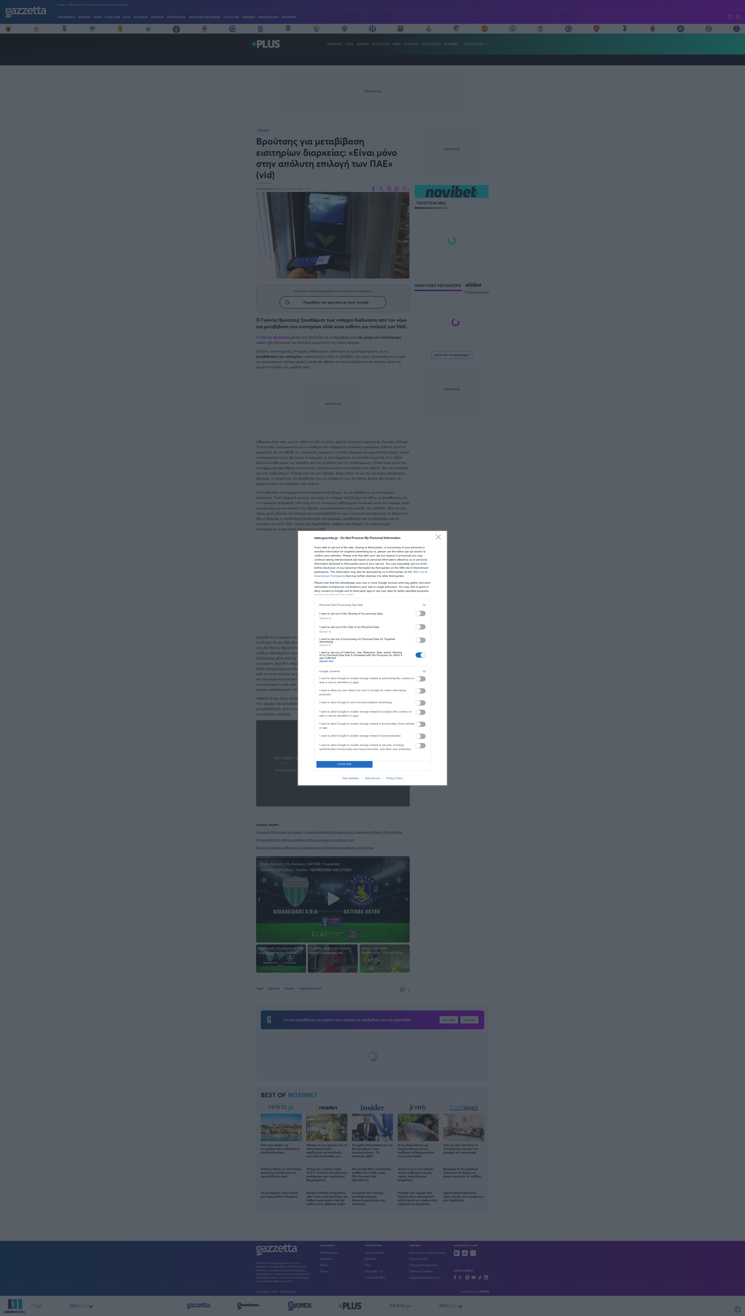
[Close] (439, 538)
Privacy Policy (394, 778)
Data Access (372, 778)
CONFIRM (344, 764)
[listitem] (372, 605)
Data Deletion (350, 778)
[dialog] (372, 658)
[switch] (421, 613)
